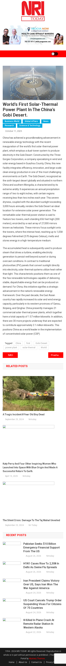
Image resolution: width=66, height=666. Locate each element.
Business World (12, 121)
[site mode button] (54, 54)
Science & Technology (29, 125)
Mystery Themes (37, 658)
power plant (11, 347)
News (46, 121)
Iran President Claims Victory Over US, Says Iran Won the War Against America (41, 584)
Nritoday (32, 419)
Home (11, 662)
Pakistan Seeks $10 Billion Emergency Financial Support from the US (41, 547)
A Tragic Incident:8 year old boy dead (24, 414)
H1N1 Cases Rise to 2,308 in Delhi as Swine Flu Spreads (41, 565)
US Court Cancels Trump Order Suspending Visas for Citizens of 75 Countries (42, 604)
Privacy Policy (52, 662)
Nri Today (33, 525)
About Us (23, 662)
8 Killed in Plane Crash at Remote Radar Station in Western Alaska (38, 623)
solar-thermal (29, 347)
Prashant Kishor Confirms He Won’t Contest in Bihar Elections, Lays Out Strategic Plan (57, 355)
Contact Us (36, 662)
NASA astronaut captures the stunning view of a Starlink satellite (13, 355)
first (28, 343)
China (18, 343)
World (44, 347)
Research (9, 125)
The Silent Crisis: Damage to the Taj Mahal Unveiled (31, 520)
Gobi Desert (41, 343)
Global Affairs (31, 121)
